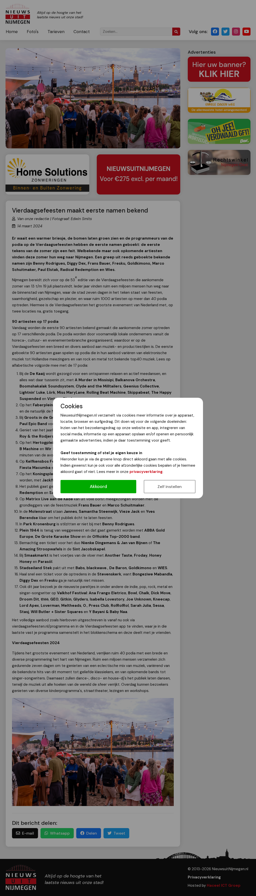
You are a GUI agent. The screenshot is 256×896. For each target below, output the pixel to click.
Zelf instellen (170, 486)
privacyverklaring (146, 471)
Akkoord (98, 486)
